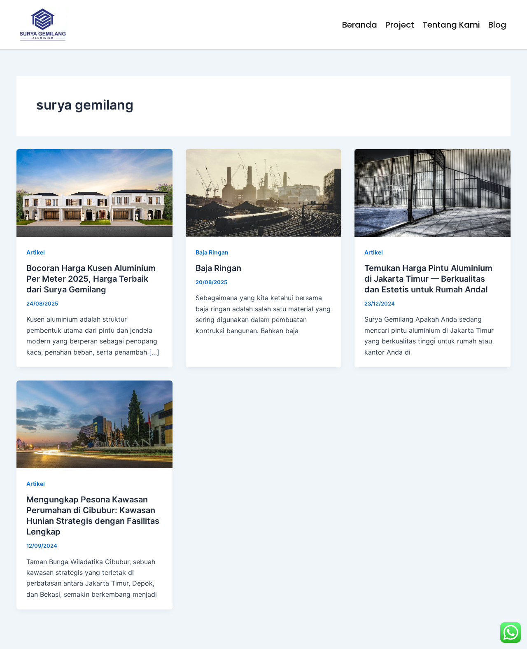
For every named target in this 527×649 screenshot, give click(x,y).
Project (399, 24)
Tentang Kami (451, 24)
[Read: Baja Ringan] (264, 192)
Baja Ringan (212, 252)
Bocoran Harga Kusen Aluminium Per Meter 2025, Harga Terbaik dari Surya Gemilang (91, 278)
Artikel (35, 252)
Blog (497, 24)
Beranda (359, 24)
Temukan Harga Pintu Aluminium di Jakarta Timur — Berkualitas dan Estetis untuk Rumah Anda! (428, 278)
